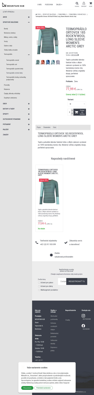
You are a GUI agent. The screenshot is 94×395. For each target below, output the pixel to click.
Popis (39, 127)
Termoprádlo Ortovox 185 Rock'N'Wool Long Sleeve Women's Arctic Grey (48, 172)
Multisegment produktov (49, 290)
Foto (54, 127)
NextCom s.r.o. (82, 391)
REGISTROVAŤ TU (77, 281)
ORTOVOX (74, 55)
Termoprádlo (62, 14)
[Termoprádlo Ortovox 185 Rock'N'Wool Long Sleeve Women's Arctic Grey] (48, 40)
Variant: (71, 99)
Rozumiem (27, 388)
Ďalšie (58, 5)
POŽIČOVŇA (49, 5)
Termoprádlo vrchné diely (77, 14)
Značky (67, 320)
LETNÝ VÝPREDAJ (8, 12)
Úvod (39, 14)
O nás (39, 5)
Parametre (47, 127)
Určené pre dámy (47, 286)
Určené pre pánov (47, 282)
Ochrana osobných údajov (54, 326)
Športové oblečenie (49, 14)
